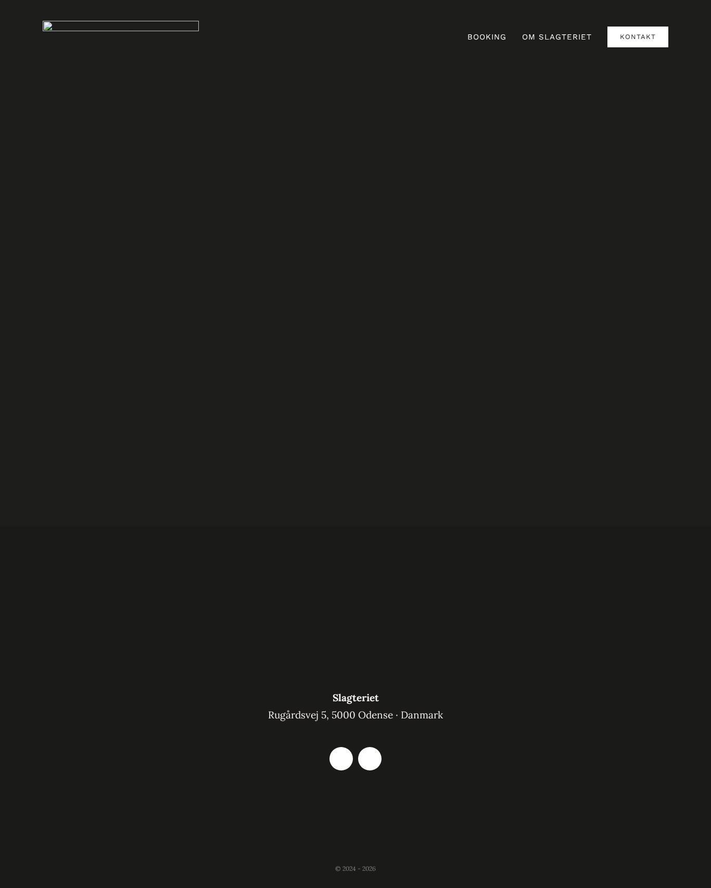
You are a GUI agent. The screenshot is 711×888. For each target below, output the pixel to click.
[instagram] (370, 758)
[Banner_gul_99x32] (356, 801)
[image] (121, 25)
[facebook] (341, 758)
